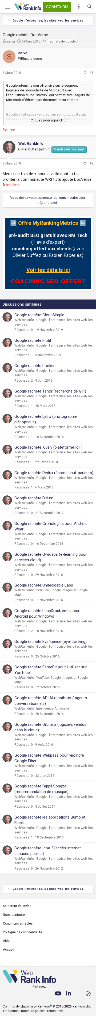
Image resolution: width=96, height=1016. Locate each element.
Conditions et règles (18, 923)
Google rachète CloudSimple (39, 315)
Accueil (8, 949)
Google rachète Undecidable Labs (43, 585)
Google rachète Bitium (33, 498)
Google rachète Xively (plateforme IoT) (48, 447)
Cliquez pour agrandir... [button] (48, 120)
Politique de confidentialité (22, 932)
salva (11, 41)
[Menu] (7, 7)
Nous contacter (14, 915)
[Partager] (84, 73)
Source (9, 130)
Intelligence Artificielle (52, 708)
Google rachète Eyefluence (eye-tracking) (50, 641)
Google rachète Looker (34, 365)
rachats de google (62, 41)
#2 (91, 163)
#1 (91, 73)
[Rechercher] (89, 6)
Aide (6, 941)
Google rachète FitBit (32, 340)
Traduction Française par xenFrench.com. (33, 1011)
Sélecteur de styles (17, 906)
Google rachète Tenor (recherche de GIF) (50, 391)
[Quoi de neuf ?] (79, 6)
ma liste (13, 185)
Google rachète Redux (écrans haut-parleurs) (53, 472)
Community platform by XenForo (47, 1006)
